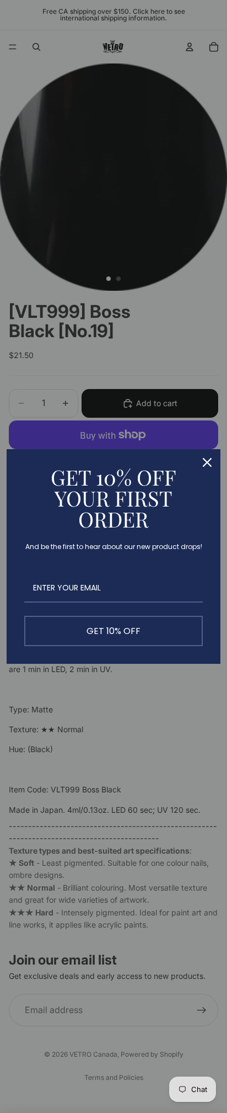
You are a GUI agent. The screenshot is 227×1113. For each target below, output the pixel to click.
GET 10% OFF (113, 631)
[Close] (207, 462)
